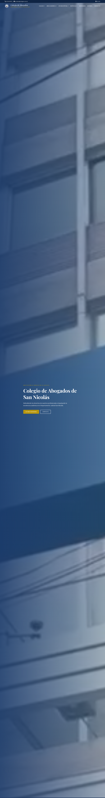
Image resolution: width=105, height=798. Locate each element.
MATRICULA (73, 6)
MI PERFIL (89, 6)
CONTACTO (97, 6)
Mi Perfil (98, 1)
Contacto (46, 411)
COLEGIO (41, 6)
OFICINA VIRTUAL (63, 6)
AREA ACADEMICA (51, 6)
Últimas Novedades (31, 411)
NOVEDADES (82, 6)
